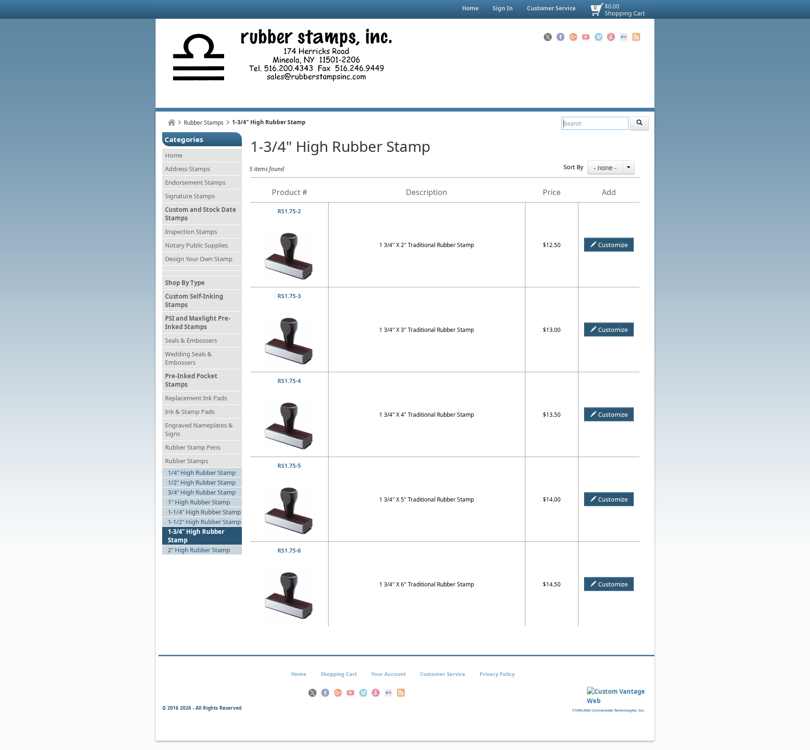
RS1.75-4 (289, 381)
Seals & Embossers (191, 340)
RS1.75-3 (289, 296)
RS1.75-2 (289, 211)
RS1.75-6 (289, 551)
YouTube (586, 37)
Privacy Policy (497, 673)
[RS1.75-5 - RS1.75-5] (289, 490)
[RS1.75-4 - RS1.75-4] (289, 405)
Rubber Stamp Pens (192, 447)
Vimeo (598, 37)
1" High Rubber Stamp (199, 502)
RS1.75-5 (289, 466)
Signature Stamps (190, 196)
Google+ (573, 37)
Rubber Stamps (204, 123)
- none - (605, 167)
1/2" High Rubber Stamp (202, 482)
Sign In (503, 8)
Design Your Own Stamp (198, 259)
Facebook (560, 37)
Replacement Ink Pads (196, 398)
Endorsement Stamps (195, 182)
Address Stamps (187, 169)
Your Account (388, 673)
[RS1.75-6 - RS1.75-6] (289, 574)
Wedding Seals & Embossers (188, 358)
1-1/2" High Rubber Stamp (204, 522)
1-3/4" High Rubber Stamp (196, 535)
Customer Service (551, 8)
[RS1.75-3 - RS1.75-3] (289, 320)
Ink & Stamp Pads (190, 411)
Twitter (548, 37)
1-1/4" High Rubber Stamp (204, 512)
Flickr (624, 37)
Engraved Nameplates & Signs (199, 429)
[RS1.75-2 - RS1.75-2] (289, 235)
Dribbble (611, 37)
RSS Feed (636, 37)
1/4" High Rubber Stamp (202, 472)
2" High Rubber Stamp (199, 550)
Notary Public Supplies (196, 245)
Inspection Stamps (191, 231)
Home (470, 8)
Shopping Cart (625, 13)
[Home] (171, 123)
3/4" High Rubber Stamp (202, 492)
